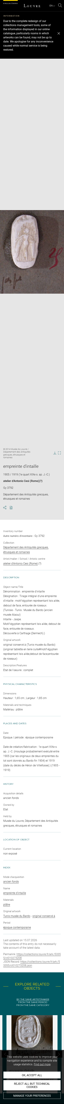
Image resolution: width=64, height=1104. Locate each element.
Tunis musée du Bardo (16, 916)
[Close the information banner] (59, 33)
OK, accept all (32, 1075)
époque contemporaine (17, 927)
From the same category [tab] (32, 1005)
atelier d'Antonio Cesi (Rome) (21, 481)
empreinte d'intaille (14, 893)
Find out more (42, 1064)
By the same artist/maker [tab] (33, 999)
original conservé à (43, 916)
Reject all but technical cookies (32, 1085)
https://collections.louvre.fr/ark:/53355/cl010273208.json (31, 963)
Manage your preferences (32, 1095)
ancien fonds (11, 881)
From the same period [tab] (32, 1002)
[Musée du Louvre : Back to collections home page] (32, 5)
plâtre (6, 904)
